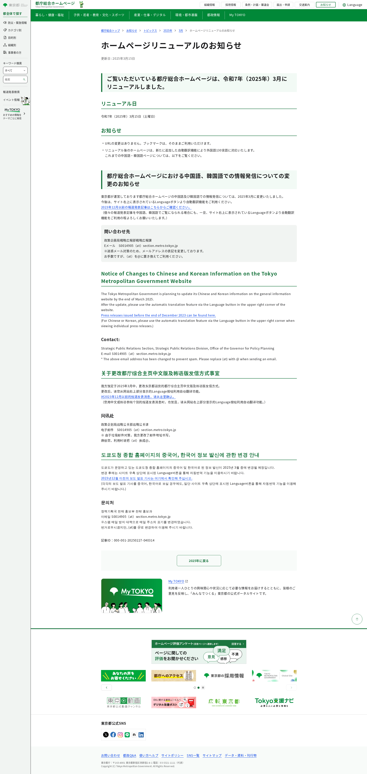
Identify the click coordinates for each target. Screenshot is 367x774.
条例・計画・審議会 (257, 5)
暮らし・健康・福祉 (49, 14)
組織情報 (209, 5)
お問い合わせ (110, 755)
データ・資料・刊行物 (241, 755)
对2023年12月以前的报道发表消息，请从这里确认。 (138, 396)
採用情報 (230, 5)
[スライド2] (198, 688)
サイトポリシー (172, 755)
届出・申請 (283, 5)
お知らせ (325, 5)
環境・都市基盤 (186, 14)
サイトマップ (212, 755)
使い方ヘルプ (148, 755)
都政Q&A (129, 755)
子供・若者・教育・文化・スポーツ (99, 14)
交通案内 (304, 5)
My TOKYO (237, 14)
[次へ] (291, 688)
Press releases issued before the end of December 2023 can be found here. (158, 315)
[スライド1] (195, 688)
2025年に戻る (199, 560)
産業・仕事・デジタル (150, 14)
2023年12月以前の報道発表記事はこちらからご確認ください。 (146, 207)
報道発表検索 (11, 92)
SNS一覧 (193, 755)
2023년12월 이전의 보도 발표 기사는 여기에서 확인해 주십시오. (146, 478)
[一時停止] (203, 687)
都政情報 (213, 14)
